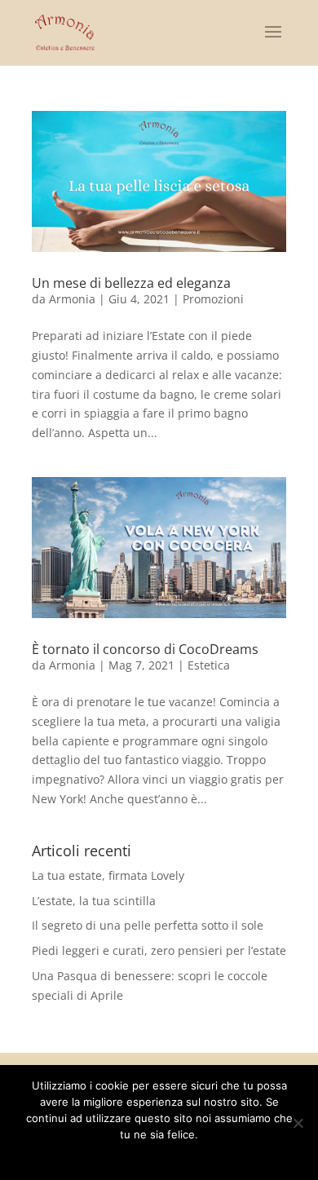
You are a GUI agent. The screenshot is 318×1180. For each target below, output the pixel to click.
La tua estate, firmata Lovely (108, 875)
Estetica (209, 665)
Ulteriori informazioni (170, 1155)
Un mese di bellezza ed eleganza (131, 283)
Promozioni (213, 299)
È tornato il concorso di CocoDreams (145, 649)
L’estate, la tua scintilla (94, 900)
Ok (102, 1155)
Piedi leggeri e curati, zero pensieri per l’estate (159, 950)
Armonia (72, 299)
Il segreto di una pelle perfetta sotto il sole (147, 925)
